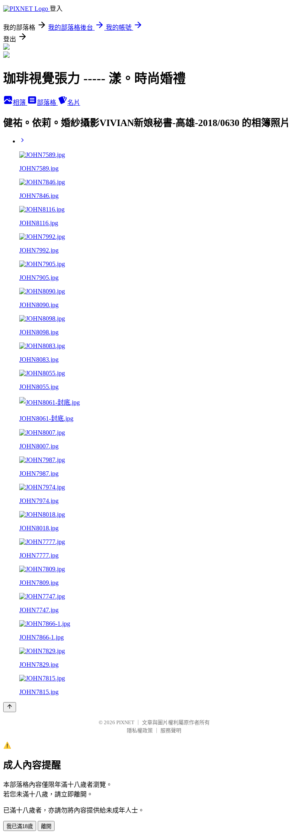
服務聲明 (170, 730)
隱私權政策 (140, 730)
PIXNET (125, 722)
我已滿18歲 (19, 826)
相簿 (20, 102)
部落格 (47, 102)
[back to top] (9, 707)
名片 (73, 102)
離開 (46, 826)
